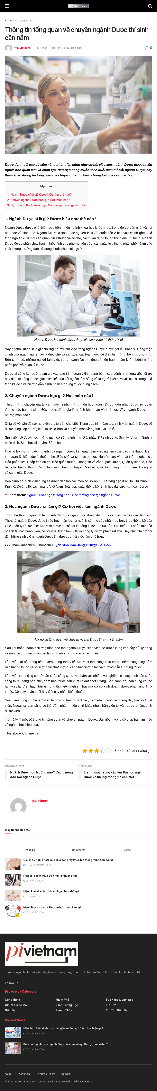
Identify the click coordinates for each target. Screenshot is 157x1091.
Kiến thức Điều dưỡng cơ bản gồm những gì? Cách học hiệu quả (63, 1028)
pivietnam (23, 47)
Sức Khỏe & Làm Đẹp (119, 999)
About (8, 1073)
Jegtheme (85, 1081)
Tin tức (111, 1005)
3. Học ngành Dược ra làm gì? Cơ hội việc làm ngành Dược (46, 205)
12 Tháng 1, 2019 (46, 47)
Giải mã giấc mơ (16, 1005)
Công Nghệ (12, 999)
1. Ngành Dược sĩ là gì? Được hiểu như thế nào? (39, 194)
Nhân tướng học (66, 1005)
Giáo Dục (11, 1010)
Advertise (24, 1073)
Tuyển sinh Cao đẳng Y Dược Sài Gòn (81, 545)
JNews (18, 1081)
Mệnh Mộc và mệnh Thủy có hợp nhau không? (52, 907)
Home (8, 20)
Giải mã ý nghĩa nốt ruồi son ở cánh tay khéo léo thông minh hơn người (68, 859)
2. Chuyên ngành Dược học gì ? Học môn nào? (38, 200)
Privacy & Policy (46, 1073)
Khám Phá (62, 999)
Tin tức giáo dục (24, 20)
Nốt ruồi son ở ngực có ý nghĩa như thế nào (50, 875)
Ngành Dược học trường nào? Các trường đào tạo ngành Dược (73, 495)
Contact (66, 1073)
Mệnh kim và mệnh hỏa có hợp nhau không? (51, 891)
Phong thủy (63, 1010)
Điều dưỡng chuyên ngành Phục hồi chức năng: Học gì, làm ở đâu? (65, 1044)
